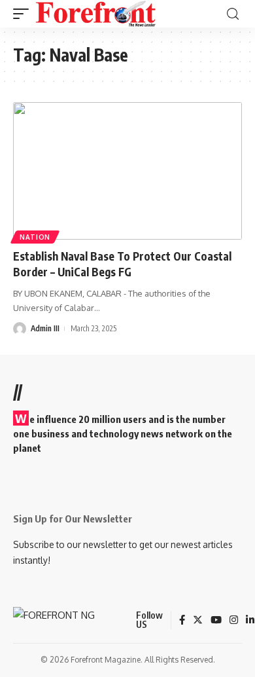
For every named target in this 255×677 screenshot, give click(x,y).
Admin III (45, 328)
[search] (233, 14)
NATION (35, 237)
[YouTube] (216, 621)
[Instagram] (234, 621)
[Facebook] (182, 621)
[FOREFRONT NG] (95, 13)
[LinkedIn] (250, 621)
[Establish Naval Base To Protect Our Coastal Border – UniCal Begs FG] (127, 171)
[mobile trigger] (24, 13)
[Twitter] (198, 621)
